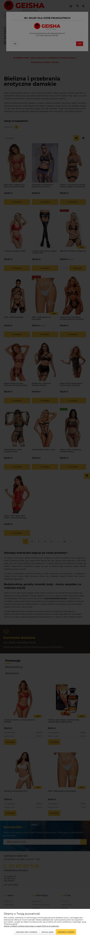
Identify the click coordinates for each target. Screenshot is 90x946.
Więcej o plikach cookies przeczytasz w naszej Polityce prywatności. (31, 926)
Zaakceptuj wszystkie (66, 932)
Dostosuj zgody (47, 932)
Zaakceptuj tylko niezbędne (26, 932)
